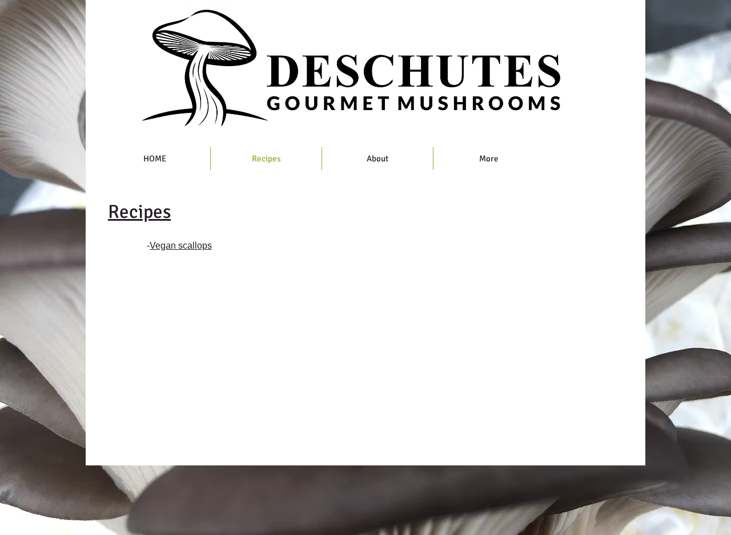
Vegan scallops (181, 245)
